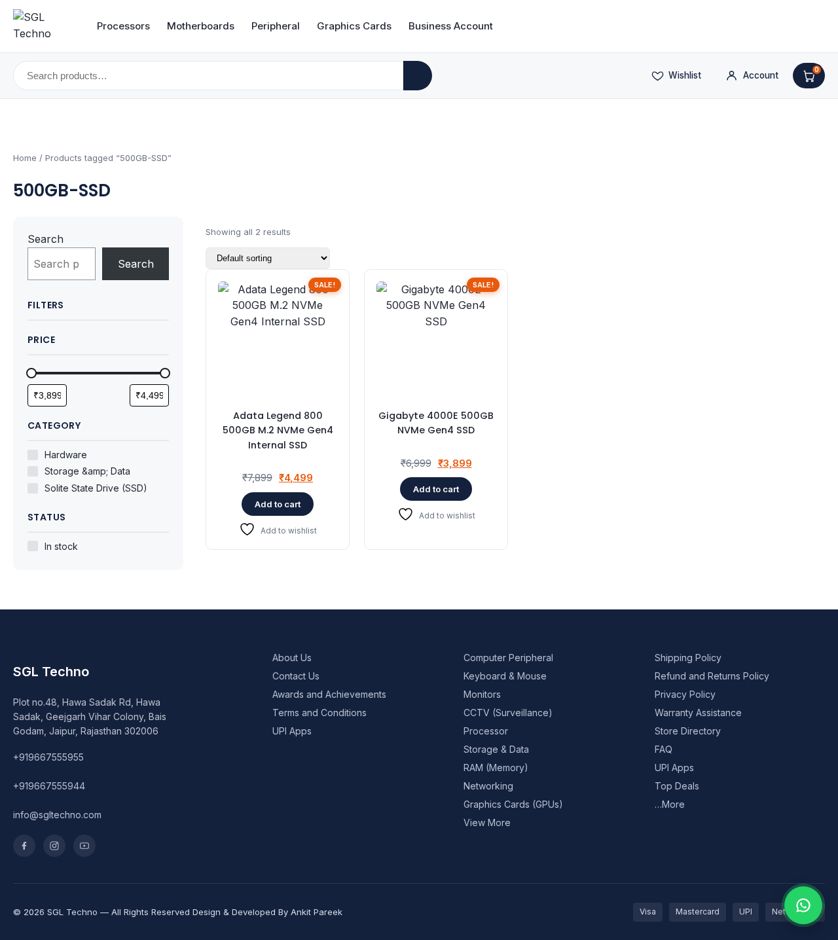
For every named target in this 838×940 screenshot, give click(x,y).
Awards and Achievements (329, 694)
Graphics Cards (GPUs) (513, 804)
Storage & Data (496, 749)
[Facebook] (24, 846)
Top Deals (677, 785)
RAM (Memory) (496, 767)
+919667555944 (49, 785)
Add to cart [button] (278, 504)
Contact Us (295, 675)
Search (45, 238)
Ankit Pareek (316, 912)
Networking (488, 785)
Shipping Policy (688, 657)
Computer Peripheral (508, 657)
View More (487, 822)
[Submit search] (417, 75)
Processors (123, 26)
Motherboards (200, 26)
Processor (486, 730)
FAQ (663, 749)
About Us (292, 657)
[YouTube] (84, 846)
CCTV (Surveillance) (508, 712)
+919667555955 (48, 757)
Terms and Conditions (319, 712)
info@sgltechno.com (57, 814)
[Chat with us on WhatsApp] (803, 905)
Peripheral (275, 26)
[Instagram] (54, 846)
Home (25, 158)
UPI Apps (292, 730)
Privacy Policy (685, 694)
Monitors (482, 694)
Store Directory (688, 730)
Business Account (451, 26)
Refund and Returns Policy (712, 675)
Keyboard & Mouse (505, 675)
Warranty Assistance (698, 712)
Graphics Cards (354, 26)
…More (670, 804)
